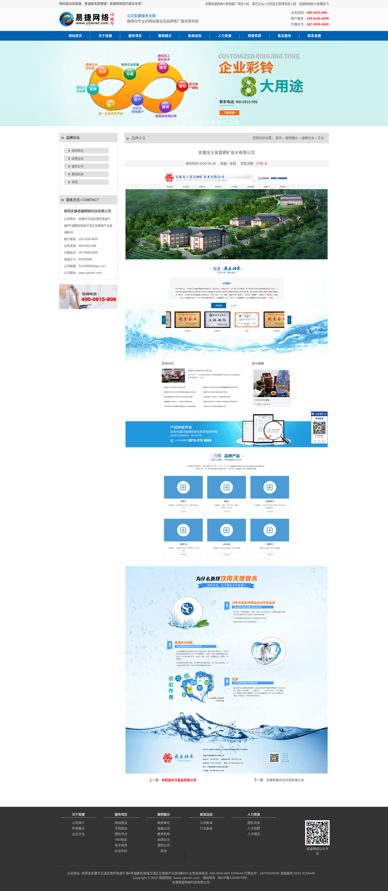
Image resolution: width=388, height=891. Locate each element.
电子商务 (121, 845)
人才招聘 (253, 828)
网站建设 (121, 823)
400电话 (121, 839)
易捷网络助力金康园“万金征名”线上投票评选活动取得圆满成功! (324, 4)
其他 (75, 182)
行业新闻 (206, 828)
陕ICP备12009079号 (232, 878)
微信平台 (121, 834)
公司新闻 (206, 823)
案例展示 (165, 36)
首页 (279, 138)
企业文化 (78, 834)
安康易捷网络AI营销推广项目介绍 (211, 4)
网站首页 (75, 36)
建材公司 (78, 166)
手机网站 (121, 828)
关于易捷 (105, 36)
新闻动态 (195, 36)
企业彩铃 (121, 851)
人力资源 (224, 36)
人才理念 (253, 834)
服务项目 (135, 36)
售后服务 (284, 36)
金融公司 (163, 828)
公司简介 (78, 823)
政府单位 (78, 150)
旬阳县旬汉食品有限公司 (179, 780)
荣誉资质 (254, 36)
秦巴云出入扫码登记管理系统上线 (258, 4)
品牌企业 (78, 158)
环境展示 (78, 828)
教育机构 (78, 174)
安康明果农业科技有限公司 (285, 780)
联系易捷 (314, 36)
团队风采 (253, 823)
